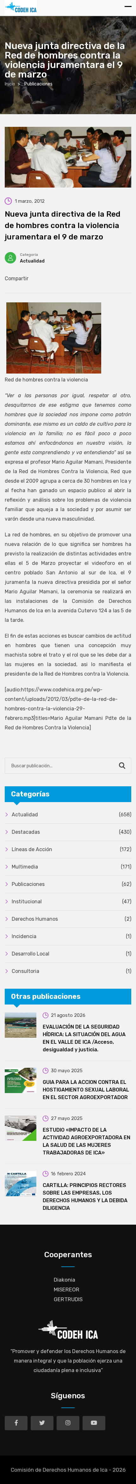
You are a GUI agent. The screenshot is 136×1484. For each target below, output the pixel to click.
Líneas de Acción (71, 849)
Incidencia (71, 936)
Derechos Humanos (71, 919)
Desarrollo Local (71, 954)
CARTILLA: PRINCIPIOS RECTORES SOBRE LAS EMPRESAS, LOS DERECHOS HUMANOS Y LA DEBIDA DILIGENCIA (85, 1196)
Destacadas (71, 832)
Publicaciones (71, 884)
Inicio (10, 84)
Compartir (16, 278)
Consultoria (71, 971)
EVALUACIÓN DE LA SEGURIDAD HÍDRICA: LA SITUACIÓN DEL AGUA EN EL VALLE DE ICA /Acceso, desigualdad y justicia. (84, 1038)
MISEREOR (66, 1289)
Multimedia (71, 867)
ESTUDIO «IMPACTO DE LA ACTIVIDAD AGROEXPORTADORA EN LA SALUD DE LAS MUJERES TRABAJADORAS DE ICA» (86, 1141)
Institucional (71, 902)
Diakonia (64, 1280)
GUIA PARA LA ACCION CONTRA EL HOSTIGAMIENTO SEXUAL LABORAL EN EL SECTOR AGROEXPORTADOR (86, 1089)
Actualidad (32, 261)
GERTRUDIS (68, 1299)
